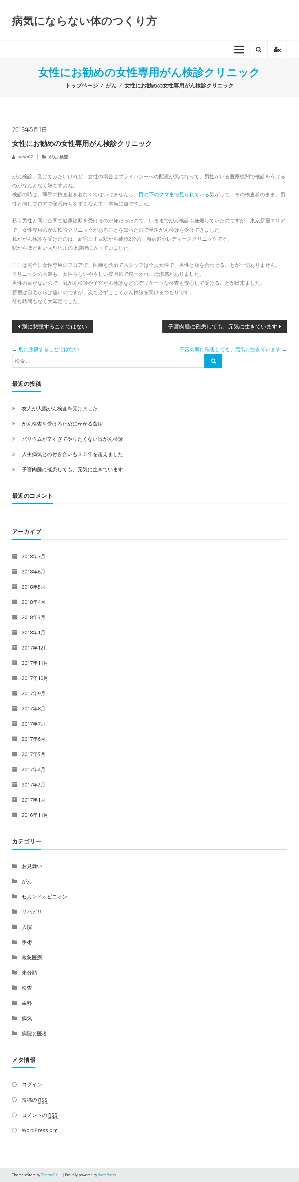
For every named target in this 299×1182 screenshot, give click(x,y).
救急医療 (32, 957)
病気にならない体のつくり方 (84, 20)
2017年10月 (35, 678)
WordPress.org (39, 1130)
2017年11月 (35, 662)
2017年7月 (34, 723)
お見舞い (32, 866)
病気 (27, 1018)
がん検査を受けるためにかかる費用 (62, 423)
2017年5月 (34, 754)
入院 (27, 926)
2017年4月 (34, 769)
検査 (64, 157)
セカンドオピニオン (44, 896)
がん (111, 85)
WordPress (107, 1174)
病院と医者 (34, 1033)
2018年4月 (34, 601)
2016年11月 (35, 814)
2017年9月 (34, 693)
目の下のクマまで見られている (174, 194)
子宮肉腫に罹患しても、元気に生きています (222, 326)
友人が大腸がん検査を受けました (60, 408)
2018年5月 (34, 586)
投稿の (34, 1099)
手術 (27, 942)
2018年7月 (34, 556)
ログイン (32, 1084)
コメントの (40, 1114)
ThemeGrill (51, 1174)
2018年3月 (34, 617)
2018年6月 (34, 571)
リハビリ (32, 911)
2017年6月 (34, 738)
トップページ (81, 85)
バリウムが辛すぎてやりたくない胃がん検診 (72, 438)
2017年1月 (34, 799)
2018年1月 (34, 632)
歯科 (27, 1002)
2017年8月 (34, 708)
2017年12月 (35, 647)
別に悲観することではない (54, 326)
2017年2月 (34, 784)
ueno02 (24, 157)
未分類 (29, 972)
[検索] (213, 361)
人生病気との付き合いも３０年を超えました (72, 454)
